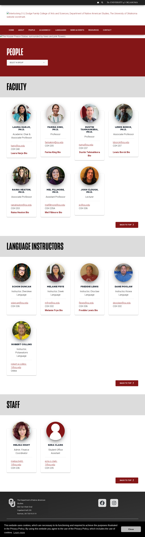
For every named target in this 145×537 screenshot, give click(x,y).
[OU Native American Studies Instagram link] (114, 502)
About (21, 30)
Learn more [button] (19, 532)
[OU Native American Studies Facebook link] (102, 502)
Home (11, 30)
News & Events (77, 30)
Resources (93, 30)
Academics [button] (44, 30)
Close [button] (131, 529)
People (31, 30)
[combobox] (27, 63)
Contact (107, 30)
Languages (60, 30)
